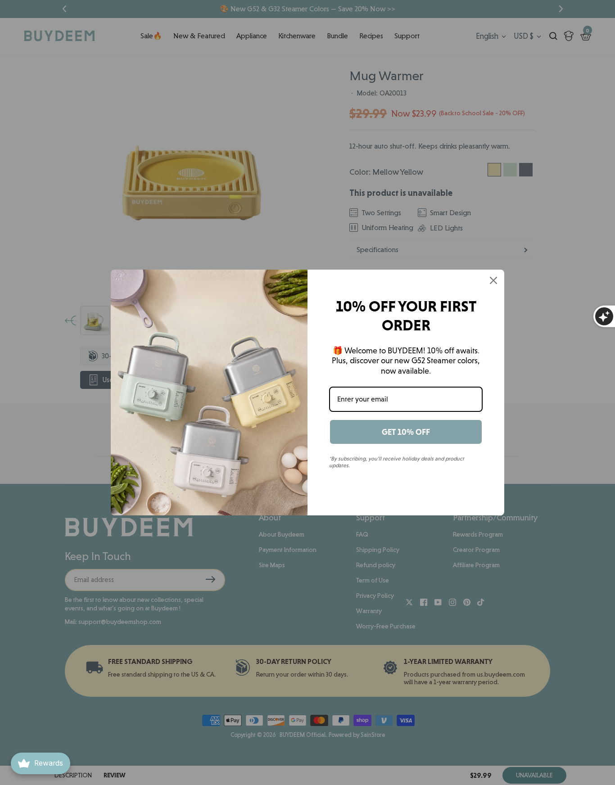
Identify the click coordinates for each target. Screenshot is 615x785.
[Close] (493, 280)
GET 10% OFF (406, 432)
